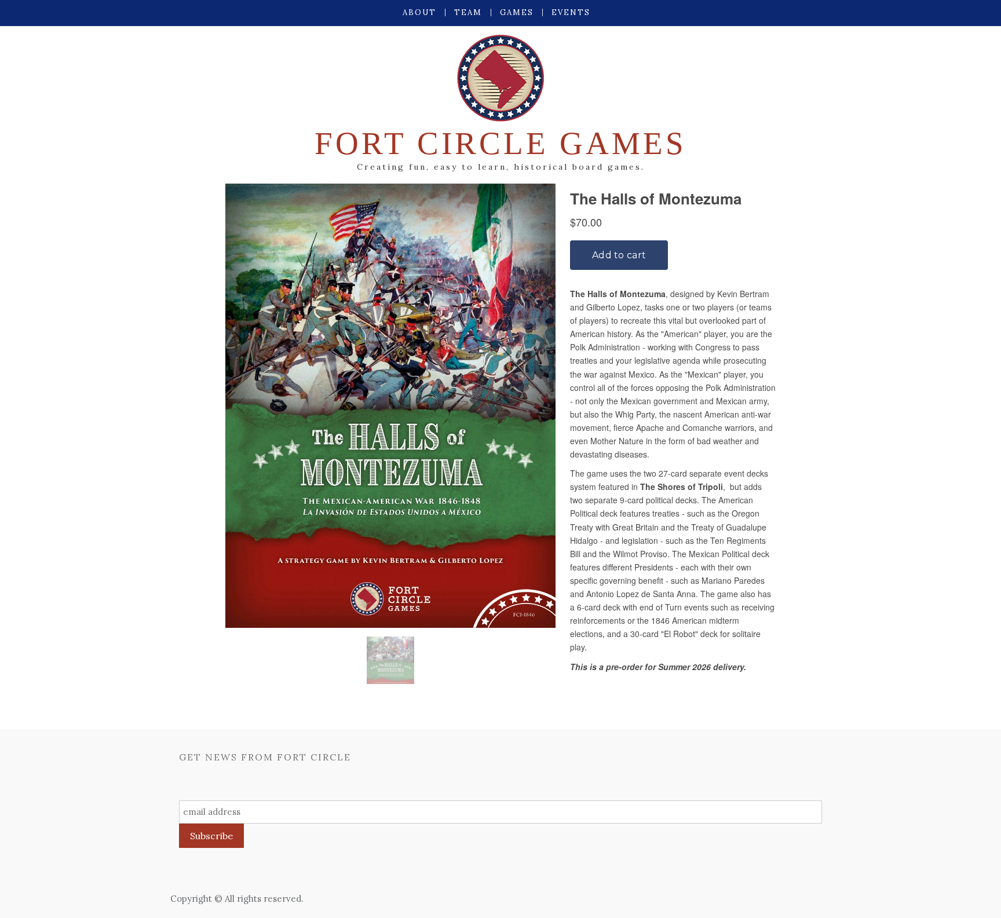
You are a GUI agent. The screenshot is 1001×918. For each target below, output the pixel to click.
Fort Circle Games (500, 143)
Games (517, 12)
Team (468, 12)
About (419, 12)
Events (570, 12)
